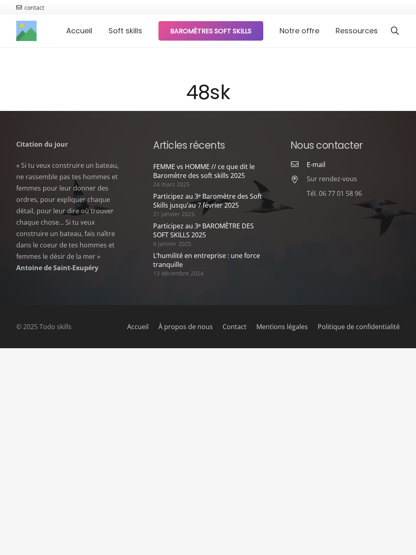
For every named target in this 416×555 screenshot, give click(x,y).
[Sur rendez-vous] (298, 180)
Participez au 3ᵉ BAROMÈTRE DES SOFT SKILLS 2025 (203, 230)
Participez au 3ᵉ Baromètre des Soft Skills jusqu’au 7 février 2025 (207, 201)
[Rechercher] (395, 31)
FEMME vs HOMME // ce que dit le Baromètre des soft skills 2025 (204, 171)
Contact (235, 326)
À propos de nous (185, 326)
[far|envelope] (298, 164)
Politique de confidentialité (359, 326)
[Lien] (26, 31)
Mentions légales (282, 326)
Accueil (138, 326)
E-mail (316, 164)
